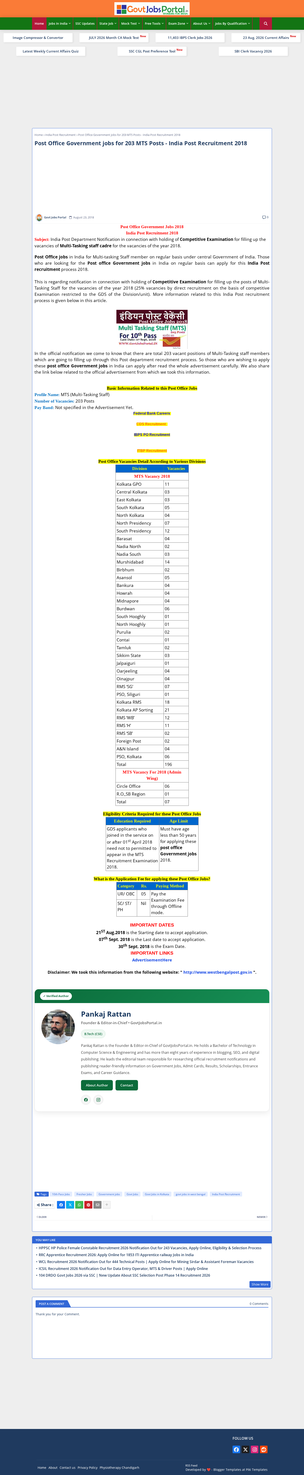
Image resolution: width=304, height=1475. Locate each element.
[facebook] (236, 1449)
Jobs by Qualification (231, 23)
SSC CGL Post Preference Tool (152, 51)
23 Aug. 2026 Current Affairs (266, 37)
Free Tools (152, 23)
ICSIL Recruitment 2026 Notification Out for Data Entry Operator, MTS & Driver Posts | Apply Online (123, 1268)
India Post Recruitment (60, 135)
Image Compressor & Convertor (38, 37)
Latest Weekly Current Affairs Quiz (51, 51)
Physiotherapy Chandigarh (119, 1467)
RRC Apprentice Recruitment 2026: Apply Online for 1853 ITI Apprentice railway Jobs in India (116, 1255)
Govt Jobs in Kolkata (157, 1194)
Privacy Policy (87, 1467)
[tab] (39, 23)
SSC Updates (85, 23)
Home (39, 23)
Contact (126, 1085)
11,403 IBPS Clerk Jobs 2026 (190, 37)
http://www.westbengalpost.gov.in (217, 972)
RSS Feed (191, 1465)
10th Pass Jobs (61, 1194)
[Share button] (107, 1205)
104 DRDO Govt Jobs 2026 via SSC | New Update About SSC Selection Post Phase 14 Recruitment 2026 (124, 1275)
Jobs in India (58, 23)
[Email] (97, 1205)
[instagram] (254, 1449)
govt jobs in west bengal (190, 1194)
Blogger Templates (227, 1469)
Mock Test (129, 23)
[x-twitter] (245, 1449)
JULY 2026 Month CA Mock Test (114, 37)
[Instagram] (98, 1100)
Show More (260, 1284)
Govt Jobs (132, 1194)
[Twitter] (70, 1205)
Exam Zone (176, 23)
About (53, 1467)
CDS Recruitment (151, 424)
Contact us (67, 1467)
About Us (200, 23)
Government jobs (109, 1194)
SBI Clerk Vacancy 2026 (253, 51)
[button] (265, 23)
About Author (97, 1085)
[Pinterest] (88, 1205)
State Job (106, 23)
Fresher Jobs (84, 1194)
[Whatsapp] (79, 1205)
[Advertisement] (152, 91)
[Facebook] (86, 1100)
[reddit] (264, 1449)
